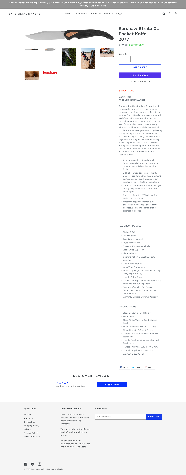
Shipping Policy (31, 425)
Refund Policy (31, 433)
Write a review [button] (112, 385)
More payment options (140, 81)
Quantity (123, 54)
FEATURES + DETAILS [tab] (130, 226)
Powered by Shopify (55, 469)
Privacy (27, 429)
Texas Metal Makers (23, 13)
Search (27, 414)
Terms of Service (32, 436)
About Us (28, 418)
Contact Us (29, 422)
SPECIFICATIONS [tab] (127, 306)
